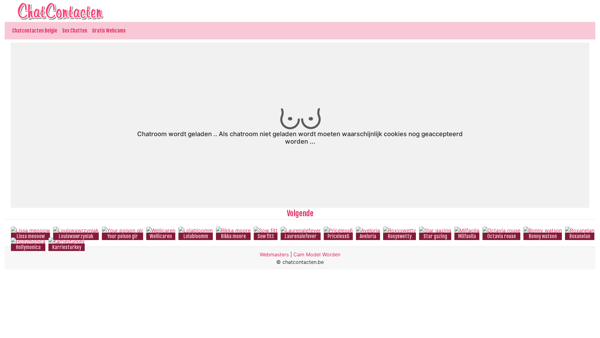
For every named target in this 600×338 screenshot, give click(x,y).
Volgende (300, 213)
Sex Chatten (74, 31)
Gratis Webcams (109, 31)
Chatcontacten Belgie (34, 31)
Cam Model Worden (316, 254)
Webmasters (274, 254)
